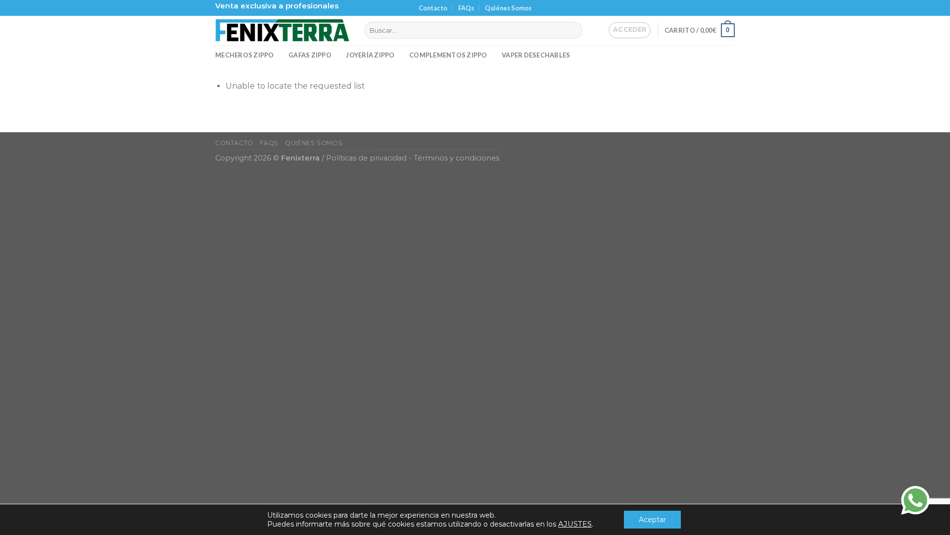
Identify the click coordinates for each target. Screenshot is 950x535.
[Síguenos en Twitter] (720, 7)
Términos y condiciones (456, 158)
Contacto (433, 8)
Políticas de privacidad (366, 158)
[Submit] (573, 30)
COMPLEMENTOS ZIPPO (448, 55)
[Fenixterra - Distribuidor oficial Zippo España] (282, 30)
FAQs (466, 8)
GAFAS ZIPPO (310, 55)
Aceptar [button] (652, 519)
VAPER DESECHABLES (536, 55)
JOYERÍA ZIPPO (370, 55)
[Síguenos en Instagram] (711, 7)
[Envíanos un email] (730, 7)
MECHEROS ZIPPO (244, 55)
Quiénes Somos (508, 8)
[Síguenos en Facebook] (702, 7)
